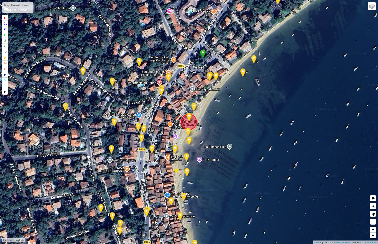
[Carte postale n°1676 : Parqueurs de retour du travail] (183, 197)
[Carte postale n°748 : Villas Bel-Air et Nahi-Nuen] (120, 224)
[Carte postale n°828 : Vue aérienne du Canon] (111, 149)
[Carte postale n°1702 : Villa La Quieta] (112, 82)
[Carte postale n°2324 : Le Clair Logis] (209, 76)
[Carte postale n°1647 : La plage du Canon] (187, 172)
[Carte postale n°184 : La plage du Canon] (189, 141)
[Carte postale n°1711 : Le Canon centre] (141, 138)
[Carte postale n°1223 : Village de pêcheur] (180, 216)
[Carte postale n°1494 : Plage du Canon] (188, 132)
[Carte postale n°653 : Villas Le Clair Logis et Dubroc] (216, 76)
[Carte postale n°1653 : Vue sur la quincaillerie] (114, 122)
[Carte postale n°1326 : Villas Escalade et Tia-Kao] (65, 107)
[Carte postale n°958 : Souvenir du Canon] (189, 117)
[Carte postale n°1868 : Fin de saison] (161, 91)
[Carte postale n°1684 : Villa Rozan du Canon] (138, 127)
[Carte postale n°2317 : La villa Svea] (139, 62)
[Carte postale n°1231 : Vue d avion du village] (254, 59)
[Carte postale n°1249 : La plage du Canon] (194, 107)
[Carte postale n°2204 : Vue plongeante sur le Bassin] (112, 216)
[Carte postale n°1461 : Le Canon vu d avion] (243, 72)
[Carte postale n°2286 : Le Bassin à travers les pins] (119, 231)
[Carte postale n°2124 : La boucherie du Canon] (146, 212)
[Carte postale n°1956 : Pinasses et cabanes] (186, 157)
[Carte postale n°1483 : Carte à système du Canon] (144, 129)
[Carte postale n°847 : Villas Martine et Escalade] (83, 71)
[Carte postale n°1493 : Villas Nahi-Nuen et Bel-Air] (101, 208)
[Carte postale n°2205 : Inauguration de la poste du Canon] (152, 149)
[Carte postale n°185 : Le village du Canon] (175, 149)
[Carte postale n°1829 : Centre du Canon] (168, 77)
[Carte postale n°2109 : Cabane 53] (171, 201)
